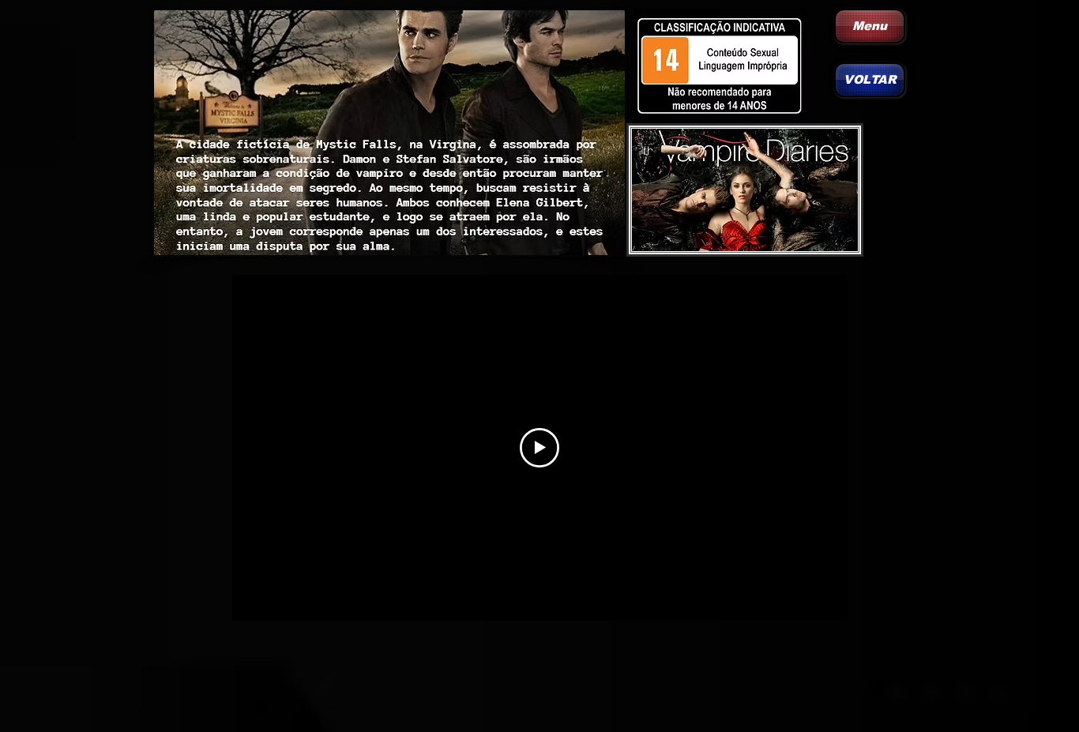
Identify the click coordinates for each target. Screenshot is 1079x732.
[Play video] (539, 447)
